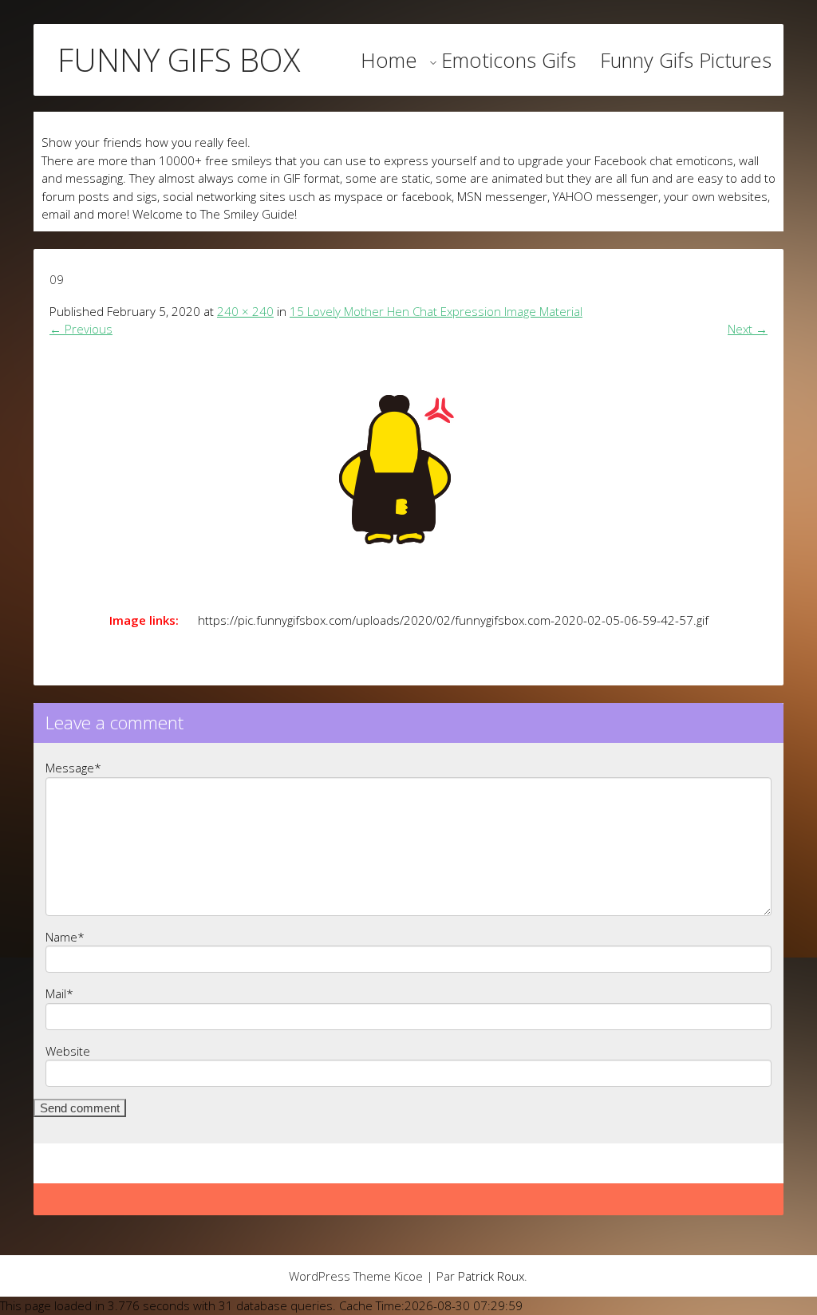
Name (65, 937)
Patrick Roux (491, 1276)
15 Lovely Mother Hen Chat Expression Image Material (436, 311)
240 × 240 (245, 311)
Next (748, 329)
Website (67, 1051)
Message (73, 768)
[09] (408, 470)
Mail (59, 993)
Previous (80, 329)
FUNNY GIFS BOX (178, 60)
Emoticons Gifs (508, 59)
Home (389, 59)
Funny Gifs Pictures (686, 59)
